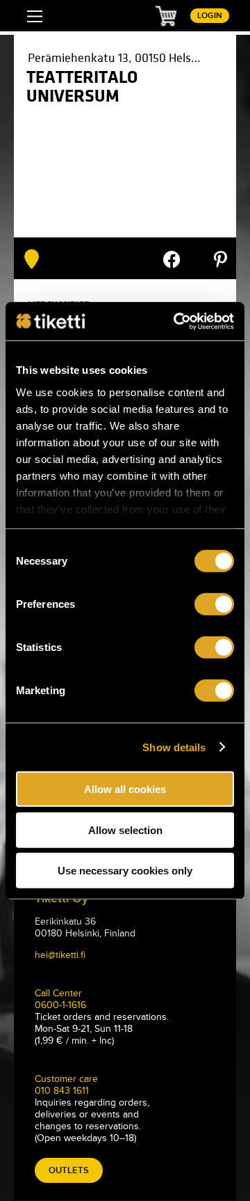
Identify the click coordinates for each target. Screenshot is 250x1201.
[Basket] (166, 15)
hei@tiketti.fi (60, 955)
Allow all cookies (125, 789)
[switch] (214, 604)
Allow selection (125, 829)
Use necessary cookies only (125, 871)
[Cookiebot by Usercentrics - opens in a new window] (176, 321)
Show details (174, 747)
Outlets (69, 1170)
